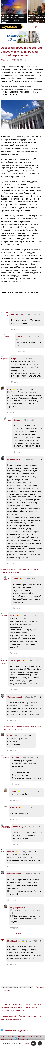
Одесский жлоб (14, 459)
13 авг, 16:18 (34, 910)
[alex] (2, 389)
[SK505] (7, 579)
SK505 (15, 579)
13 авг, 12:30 (30, 697)
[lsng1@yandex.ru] (5, 907)
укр (36, 27)
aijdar (10, 736)
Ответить (15, 329)
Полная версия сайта (8, 1036)
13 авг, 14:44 (25, 852)
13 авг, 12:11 (30, 459)
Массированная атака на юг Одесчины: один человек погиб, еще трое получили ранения (12, 18)
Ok (33, 1043)
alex (9, 389)
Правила (40, 987)
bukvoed (15, 758)
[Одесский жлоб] (2, 459)
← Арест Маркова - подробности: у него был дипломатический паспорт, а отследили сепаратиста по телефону (21, 1007)
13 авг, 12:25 (29, 579)
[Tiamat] (5, 791)
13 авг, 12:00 (30, 314)
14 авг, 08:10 (31, 941)
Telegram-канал (23, 1039)
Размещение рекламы (24, 1036)
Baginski (15, 358)
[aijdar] (2, 735)
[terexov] (2, 851)
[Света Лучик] (4, 663)
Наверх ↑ (7, 990)
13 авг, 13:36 (27, 758)
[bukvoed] (5, 757)
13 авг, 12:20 (32, 660)
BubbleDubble (13, 941)
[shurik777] (9, 336)
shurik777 (20, 336)
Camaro (13, 808)
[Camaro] (5, 807)
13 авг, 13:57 (27, 791)
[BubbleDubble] (2, 940)
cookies (25, 1043)
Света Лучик (15, 660)
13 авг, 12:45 (20, 736)
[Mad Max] (4, 315)
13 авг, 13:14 (29, 420)
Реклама (22, 43)
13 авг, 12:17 (26, 615)
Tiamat (13, 791)
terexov (10, 852)
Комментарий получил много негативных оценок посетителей (19, 570)
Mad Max (15, 314)
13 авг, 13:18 (33, 336)
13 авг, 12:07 (27, 358)
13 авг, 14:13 (28, 808)
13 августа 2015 (8, 60)
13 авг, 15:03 (30, 874)
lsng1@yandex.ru (18, 907)
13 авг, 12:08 (22, 389)
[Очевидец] (5, 826)
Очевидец (18, 827)
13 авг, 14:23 (30, 827)
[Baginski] (4, 358)
